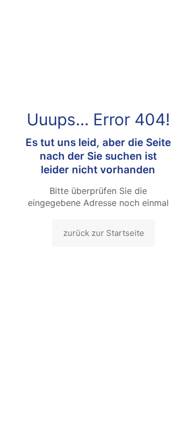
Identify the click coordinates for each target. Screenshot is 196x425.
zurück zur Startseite (103, 233)
